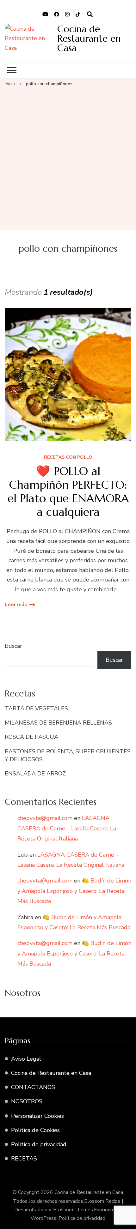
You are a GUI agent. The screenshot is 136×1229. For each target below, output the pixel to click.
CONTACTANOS (33, 1087)
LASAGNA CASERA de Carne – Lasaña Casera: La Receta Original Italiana (66, 828)
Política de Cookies (35, 1130)
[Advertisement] (68, 159)
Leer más (16, 604)
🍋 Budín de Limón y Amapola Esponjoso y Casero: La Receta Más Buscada (74, 891)
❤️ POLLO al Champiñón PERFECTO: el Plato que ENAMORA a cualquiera (68, 491)
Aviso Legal (26, 1059)
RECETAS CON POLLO (68, 457)
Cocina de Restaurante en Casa (89, 38)
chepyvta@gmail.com (44, 818)
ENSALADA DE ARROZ (35, 773)
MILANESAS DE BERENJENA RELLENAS (58, 722)
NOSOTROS (26, 1101)
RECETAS (24, 1158)
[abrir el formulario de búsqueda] (90, 14)
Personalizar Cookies (37, 1116)
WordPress (43, 1218)
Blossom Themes (73, 1209)
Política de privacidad (38, 1144)
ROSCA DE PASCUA (31, 737)
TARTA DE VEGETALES (36, 708)
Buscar (13, 646)
